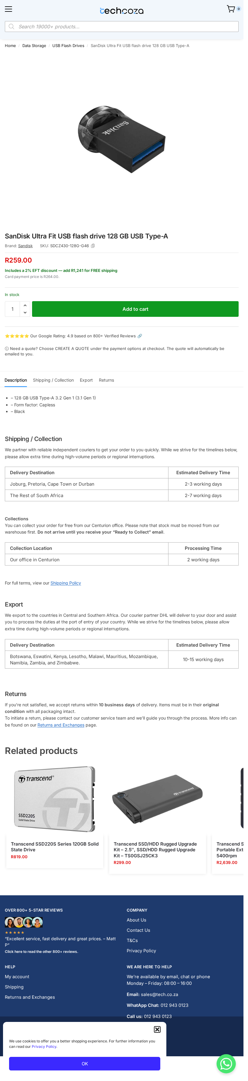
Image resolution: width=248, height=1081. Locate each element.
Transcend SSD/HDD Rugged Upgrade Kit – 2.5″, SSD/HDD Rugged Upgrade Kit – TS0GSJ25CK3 (155, 850)
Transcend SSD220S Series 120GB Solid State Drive (55, 847)
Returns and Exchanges (61, 724)
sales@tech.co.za (159, 994)
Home (10, 45)
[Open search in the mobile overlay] (122, 26)
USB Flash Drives (68, 45)
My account (17, 976)
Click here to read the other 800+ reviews (41, 951)
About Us (136, 920)
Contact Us (138, 930)
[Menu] (8, 9)
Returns (106, 380)
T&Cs (132, 940)
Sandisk (25, 245)
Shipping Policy (66, 582)
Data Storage (34, 45)
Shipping (14, 987)
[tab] (16, 379)
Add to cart (135, 309)
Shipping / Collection (53, 380)
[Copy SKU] (92, 246)
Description (16, 380)
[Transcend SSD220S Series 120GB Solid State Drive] (54, 799)
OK (85, 1064)
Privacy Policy (44, 1046)
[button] (157, 1029)
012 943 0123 (174, 1005)
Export (86, 380)
